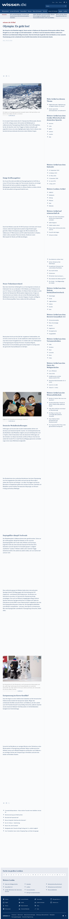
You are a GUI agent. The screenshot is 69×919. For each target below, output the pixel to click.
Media (60, 2)
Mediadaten (52, 914)
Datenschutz (20, 914)
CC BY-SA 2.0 (12, 115)
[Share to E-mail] (3, 76)
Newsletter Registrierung (27, 917)
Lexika (65, 11)
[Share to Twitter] (9, 76)
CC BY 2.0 (20, 691)
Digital (60, 11)
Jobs (57, 2)
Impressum (14, 914)
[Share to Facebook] (6, 76)
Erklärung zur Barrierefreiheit (42, 914)
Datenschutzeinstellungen (29, 914)
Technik (45, 11)
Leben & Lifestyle (52, 11)
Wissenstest (5, 11)
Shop (53, 2)
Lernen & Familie (14, 11)
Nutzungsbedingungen (16, 917)
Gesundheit (23, 11)
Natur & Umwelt (37, 11)
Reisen (30, 11)
